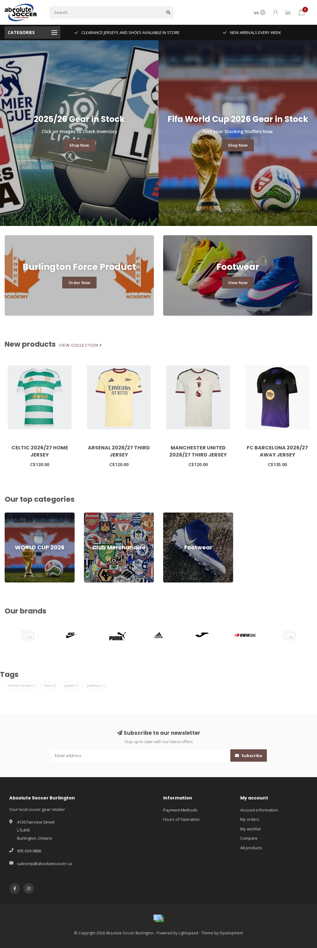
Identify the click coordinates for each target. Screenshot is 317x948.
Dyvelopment (231, 932)
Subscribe (251, 755)
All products (251, 848)
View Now (238, 282)
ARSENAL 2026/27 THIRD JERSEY (119, 451)
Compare (249, 838)
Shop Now (79, 145)
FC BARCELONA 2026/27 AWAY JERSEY (277, 451)
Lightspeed (188, 932)
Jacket (71, 685)
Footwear (172, 515)
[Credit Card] (158, 918)
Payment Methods (180, 810)
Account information (259, 810)
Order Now (79, 282)
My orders (249, 819)
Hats (50, 685)
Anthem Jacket (22, 685)
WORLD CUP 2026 (21, 515)
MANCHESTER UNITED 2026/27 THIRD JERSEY (198, 451)
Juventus (96, 685)
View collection (79, 345)
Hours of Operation (181, 819)
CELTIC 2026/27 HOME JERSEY (39, 451)
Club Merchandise (101, 515)
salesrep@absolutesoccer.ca (44, 863)
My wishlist (250, 829)
